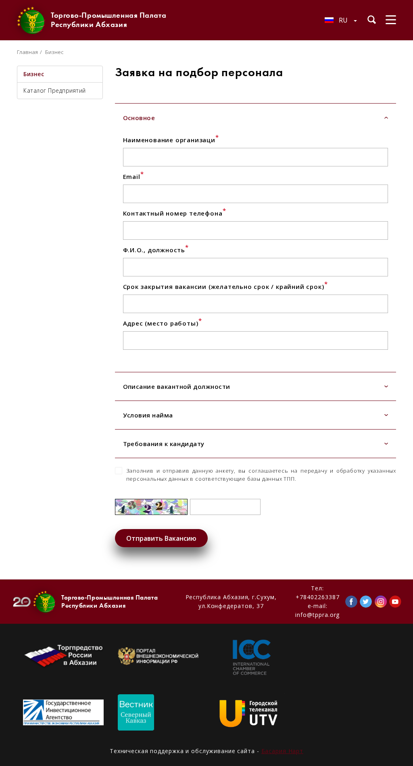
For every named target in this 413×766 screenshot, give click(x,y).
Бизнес (33, 74)
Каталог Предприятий (54, 90)
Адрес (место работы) (162, 323)
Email (133, 176)
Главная (27, 52)
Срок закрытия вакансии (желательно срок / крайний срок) (225, 286)
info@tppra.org (317, 615)
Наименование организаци (171, 140)
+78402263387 (317, 597)
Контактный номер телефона (174, 213)
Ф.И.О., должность (156, 250)
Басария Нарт (282, 751)
